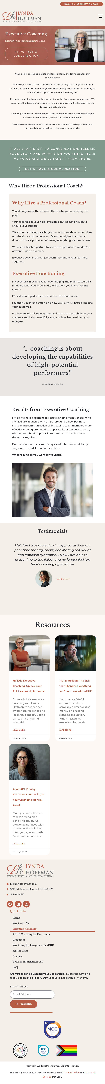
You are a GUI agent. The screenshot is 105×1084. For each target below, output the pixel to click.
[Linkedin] (18, 904)
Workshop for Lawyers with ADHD (33, 945)
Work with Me (21, 923)
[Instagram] (26, 904)
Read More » (19, 730)
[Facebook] (10, 904)
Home (16, 918)
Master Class (20, 950)
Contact (17, 956)
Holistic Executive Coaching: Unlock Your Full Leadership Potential (29, 686)
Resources (19, 940)
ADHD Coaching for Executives (31, 934)
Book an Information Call (28, 961)
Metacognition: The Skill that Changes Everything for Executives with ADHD (75, 686)
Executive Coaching (24, 929)
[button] (100, 16)
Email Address (19, 986)
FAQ (15, 967)
